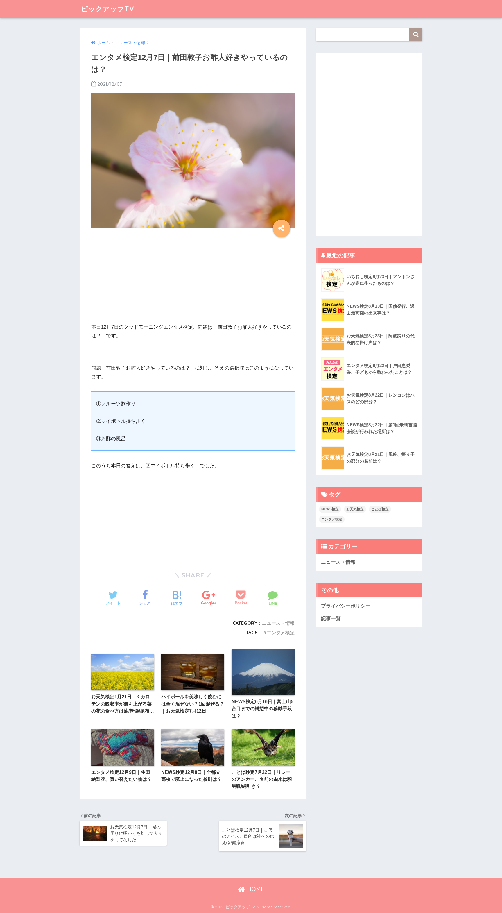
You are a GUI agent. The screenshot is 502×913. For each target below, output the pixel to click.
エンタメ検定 (281, 632)
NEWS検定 (330, 509)
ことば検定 (380, 509)
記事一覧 (331, 618)
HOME (254, 889)
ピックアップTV (107, 9)
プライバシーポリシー (345, 606)
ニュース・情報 (278, 623)
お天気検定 (355, 509)
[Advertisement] (193, 282)
